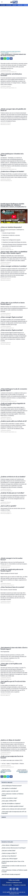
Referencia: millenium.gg (5, 344)
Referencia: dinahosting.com (6, 180)
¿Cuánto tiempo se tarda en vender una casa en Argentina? (14, 866)
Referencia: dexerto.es (5, 503)
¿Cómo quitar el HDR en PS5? (9, 800)
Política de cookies (7, 885)
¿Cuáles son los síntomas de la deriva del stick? (14, 809)
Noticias (8, 5)
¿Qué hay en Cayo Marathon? (9, 856)
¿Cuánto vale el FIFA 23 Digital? (9, 858)
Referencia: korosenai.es (5, 124)
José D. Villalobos (5, 52)
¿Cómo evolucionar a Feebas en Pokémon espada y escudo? (14, 870)
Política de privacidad (14, 880)
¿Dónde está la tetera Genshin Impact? (21, 771)
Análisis (20, 5)
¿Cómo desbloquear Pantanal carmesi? (12, 785)
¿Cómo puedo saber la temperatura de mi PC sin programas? (14, 812)
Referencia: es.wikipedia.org (6, 418)
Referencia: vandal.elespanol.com (7, 327)
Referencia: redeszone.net (6, 679)
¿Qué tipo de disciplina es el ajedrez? (11, 803)
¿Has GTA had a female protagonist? (11, 874)
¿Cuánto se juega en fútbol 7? (9, 853)
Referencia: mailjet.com (5, 695)
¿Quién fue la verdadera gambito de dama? (13, 806)
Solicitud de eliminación (6, 70)
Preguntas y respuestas (20, 885)
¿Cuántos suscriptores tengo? (9, 798)
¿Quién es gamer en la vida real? (10, 791)
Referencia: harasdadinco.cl (6, 513)
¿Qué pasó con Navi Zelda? (8, 850)
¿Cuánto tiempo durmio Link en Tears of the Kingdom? (13, 862)
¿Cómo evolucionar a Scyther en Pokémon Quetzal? (12, 794)
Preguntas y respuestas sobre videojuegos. (11, 51)
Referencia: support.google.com (7, 249)
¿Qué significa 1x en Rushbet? (9, 788)
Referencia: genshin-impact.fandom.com (8, 71)
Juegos (14, 5)
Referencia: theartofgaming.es (6, 490)
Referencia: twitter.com (5, 567)
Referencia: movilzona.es (6, 280)
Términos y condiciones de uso (14, 882)
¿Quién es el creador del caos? (6, 771)
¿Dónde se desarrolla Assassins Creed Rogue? (14, 848)
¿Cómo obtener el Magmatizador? (10, 845)
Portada (3, 5)
